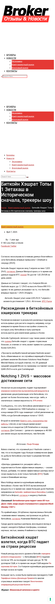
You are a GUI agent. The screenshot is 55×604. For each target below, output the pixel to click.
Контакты (11, 71)
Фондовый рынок (20, 68)
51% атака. (38, 400)
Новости (11, 58)
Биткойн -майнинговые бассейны (30, 492)
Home (3, 207)
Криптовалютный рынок (23, 64)
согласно (11, 271)
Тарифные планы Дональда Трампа (17, 578)
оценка (8, 341)
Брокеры (11, 55)
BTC (40, 474)
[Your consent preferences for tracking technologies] (50, 599)
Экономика (17, 61)
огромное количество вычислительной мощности (24, 391)
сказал (23, 275)
